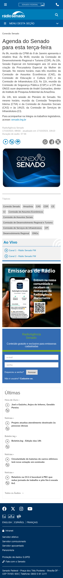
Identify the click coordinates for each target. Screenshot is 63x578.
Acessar (32, 372)
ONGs (35, 233)
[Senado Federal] (31, 4)
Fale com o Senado (15, 561)
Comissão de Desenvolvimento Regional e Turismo (28, 222)
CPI (46, 228)
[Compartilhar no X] (58, 141)
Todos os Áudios (13, 493)
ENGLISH (7, 522)
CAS (38, 206)
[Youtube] (28, 509)
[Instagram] (21, 509)
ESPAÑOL (19, 522)
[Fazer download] (18, 142)
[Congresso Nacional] (11, 516)
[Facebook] (5, 509)
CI (4, 212)
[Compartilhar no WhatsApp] (45, 142)
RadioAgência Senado (13, 127)
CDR (46, 206)
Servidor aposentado (13, 545)
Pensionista (8, 550)
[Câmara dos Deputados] (4, 516)
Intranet (9, 530)
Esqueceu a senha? (14, 372)
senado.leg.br (18, 119)
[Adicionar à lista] (12, 142)
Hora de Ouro (11, 400)
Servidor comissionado (14, 541)
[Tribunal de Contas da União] (18, 516)
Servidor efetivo (10, 537)
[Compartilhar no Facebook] (51, 142)
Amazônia (28, 206)
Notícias (9, 418)
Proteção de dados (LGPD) (16, 557)
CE (52, 206)
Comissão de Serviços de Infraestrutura (22, 228)
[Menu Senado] (5, 4)
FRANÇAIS (32, 522)
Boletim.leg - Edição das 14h (26, 441)
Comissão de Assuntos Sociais (18, 217)
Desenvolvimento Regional (16, 233)
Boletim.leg (10, 436)
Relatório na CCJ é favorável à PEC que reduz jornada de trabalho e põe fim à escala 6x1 (34, 480)
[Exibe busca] (56, 15)
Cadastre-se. (26, 378)
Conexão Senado (11, 206)
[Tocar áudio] (5, 142)
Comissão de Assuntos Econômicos (26, 212)
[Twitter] (13, 509)
